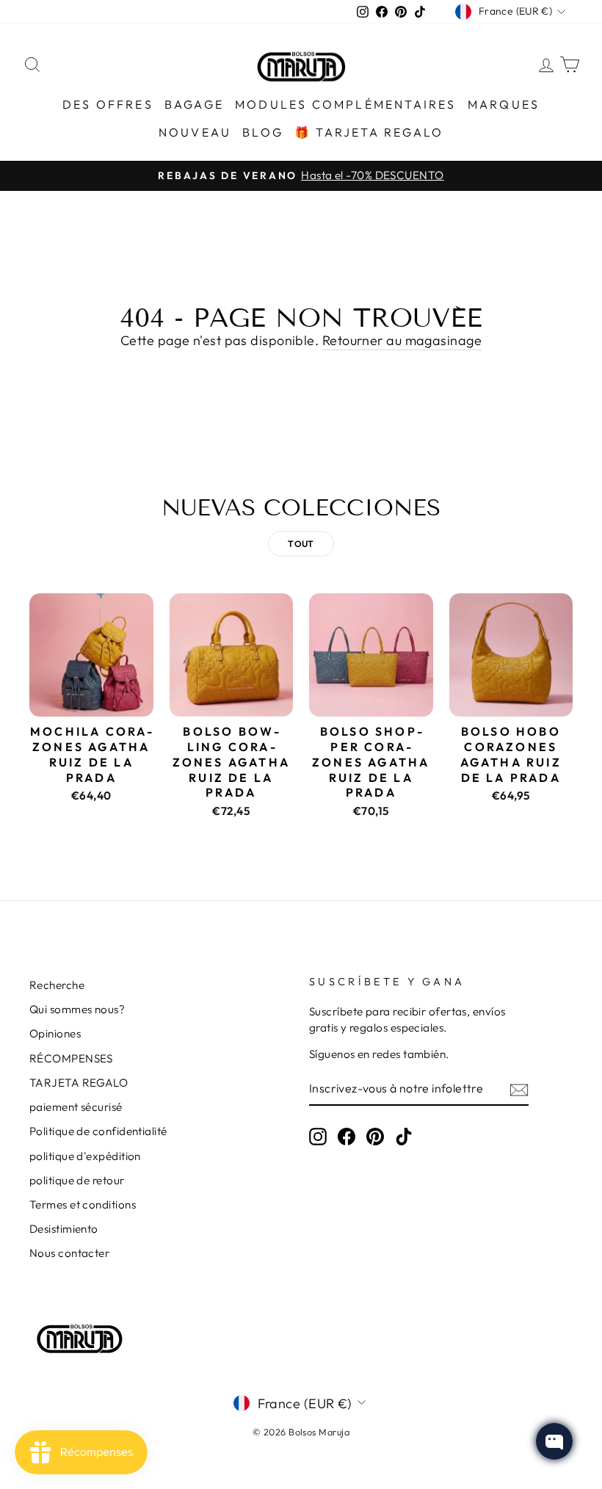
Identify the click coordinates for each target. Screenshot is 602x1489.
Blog (262, 132)
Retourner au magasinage (402, 340)
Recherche (56, 985)
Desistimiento (63, 1229)
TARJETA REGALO (78, 1083)
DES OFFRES (107, 104)
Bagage (194, 104)
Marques (504, 104)
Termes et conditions (82, 1204)
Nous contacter (69, 1253)
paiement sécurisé (76, 1107)
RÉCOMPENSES (71, 1058)
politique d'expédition (85, 1156)
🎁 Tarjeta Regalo (368, 132)
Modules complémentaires (346, 104)
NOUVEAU (195, 132)
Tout (301, 543)
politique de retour (77, 1180)
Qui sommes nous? (77, 1009)
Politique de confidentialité (98, 1131)
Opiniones (55, 1033)
